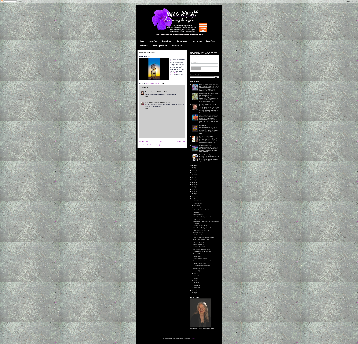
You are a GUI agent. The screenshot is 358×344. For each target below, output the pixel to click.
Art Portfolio (144, 46)
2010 (193, 290)
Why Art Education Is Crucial (201, 210)
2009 (193, 293)
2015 (193, 189)
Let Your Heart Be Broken (200, 225)
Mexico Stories (177, 46)
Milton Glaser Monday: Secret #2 (202, 228)
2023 (193, 170)
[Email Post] (163, 83)
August (196, 271)
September (197, 208)
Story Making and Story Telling (201, 249)
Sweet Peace (210, 41)
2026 (193, 168)
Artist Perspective (198, 214)
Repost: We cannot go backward (208, 154)
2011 (193, 198)
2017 (193, 184)
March (195, 283)
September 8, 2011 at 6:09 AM (159, 92)
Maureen (147, 92)
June (195, 275)
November (197, 203)
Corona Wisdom (182, 41)
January (196, 287)
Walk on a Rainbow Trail (205, 145)
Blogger (193, 338)
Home (142, 41)
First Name (194, 62)
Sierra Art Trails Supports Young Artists (203, 237)
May (195, 278)
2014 (193, 191)
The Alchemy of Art (198, 268)
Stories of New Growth (199, 246)
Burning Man (173, 61)
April (195, 280)
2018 (193, 182)
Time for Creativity (198, 232)
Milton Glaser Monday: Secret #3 (202, 217)
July (195, 273)
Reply (146, 96)
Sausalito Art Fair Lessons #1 (201, 263)
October (196, 205)
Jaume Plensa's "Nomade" (200, 258)
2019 (193, 179)
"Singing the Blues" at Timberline (202, 251)
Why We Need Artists (199, 235)
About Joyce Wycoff (160, 46)
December (197, 200)
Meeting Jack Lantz (198, 242)
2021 (193, 175)
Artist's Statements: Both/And (201, 230)
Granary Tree (153, 41)
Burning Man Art (197, 256)
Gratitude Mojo (167, 41)
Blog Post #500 (197, 219)
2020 (193, 177)
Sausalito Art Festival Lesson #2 (202, 261)
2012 (193, 196)
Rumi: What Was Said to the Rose (208, 115)
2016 (193, 187)
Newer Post (143, 141)
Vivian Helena (149, 102)
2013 (193, 194)
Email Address (195, 56)
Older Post (181, 141)
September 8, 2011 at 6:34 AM (162, 102)
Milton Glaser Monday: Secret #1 (202, 239)
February (196, 285)
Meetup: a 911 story (198, 244)
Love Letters (197, 41)
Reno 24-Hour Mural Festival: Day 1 (209, 84)
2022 (193, 172)
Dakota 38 (196, 212)
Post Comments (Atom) (153, 145)
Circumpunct (202, 125)
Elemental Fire (197, 254)
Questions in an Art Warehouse (201, 265)
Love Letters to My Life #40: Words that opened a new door (208, 94)
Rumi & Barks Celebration (206, 136)
